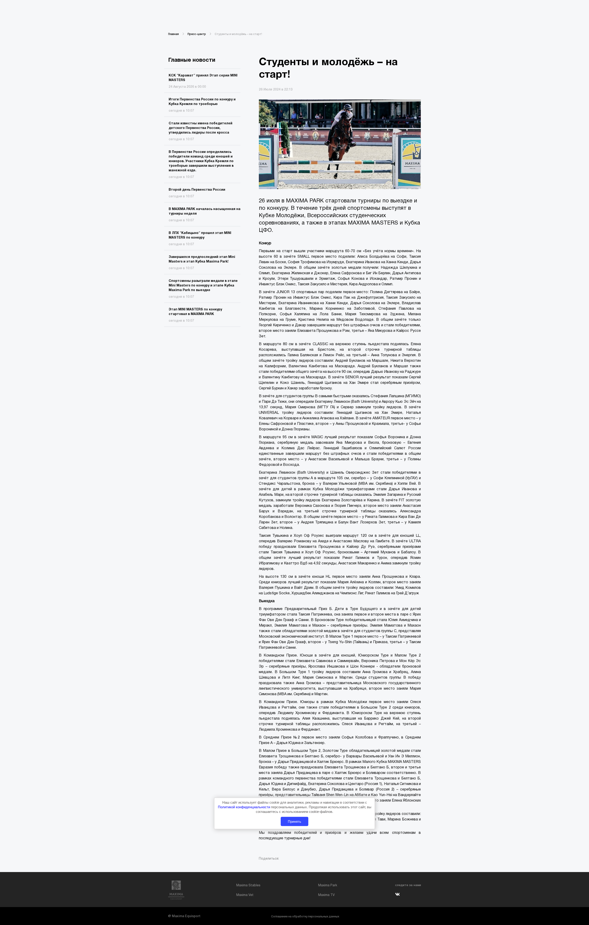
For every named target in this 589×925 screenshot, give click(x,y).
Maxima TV (326, 895)
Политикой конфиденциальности (244, 807)
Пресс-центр (197, 34)
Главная (173, 34)
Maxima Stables (248, 885)
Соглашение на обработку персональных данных (305, 916)
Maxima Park (327, 885)
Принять (294, 821)
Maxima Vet (245, 895)
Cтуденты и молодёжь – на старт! (238, 34)
